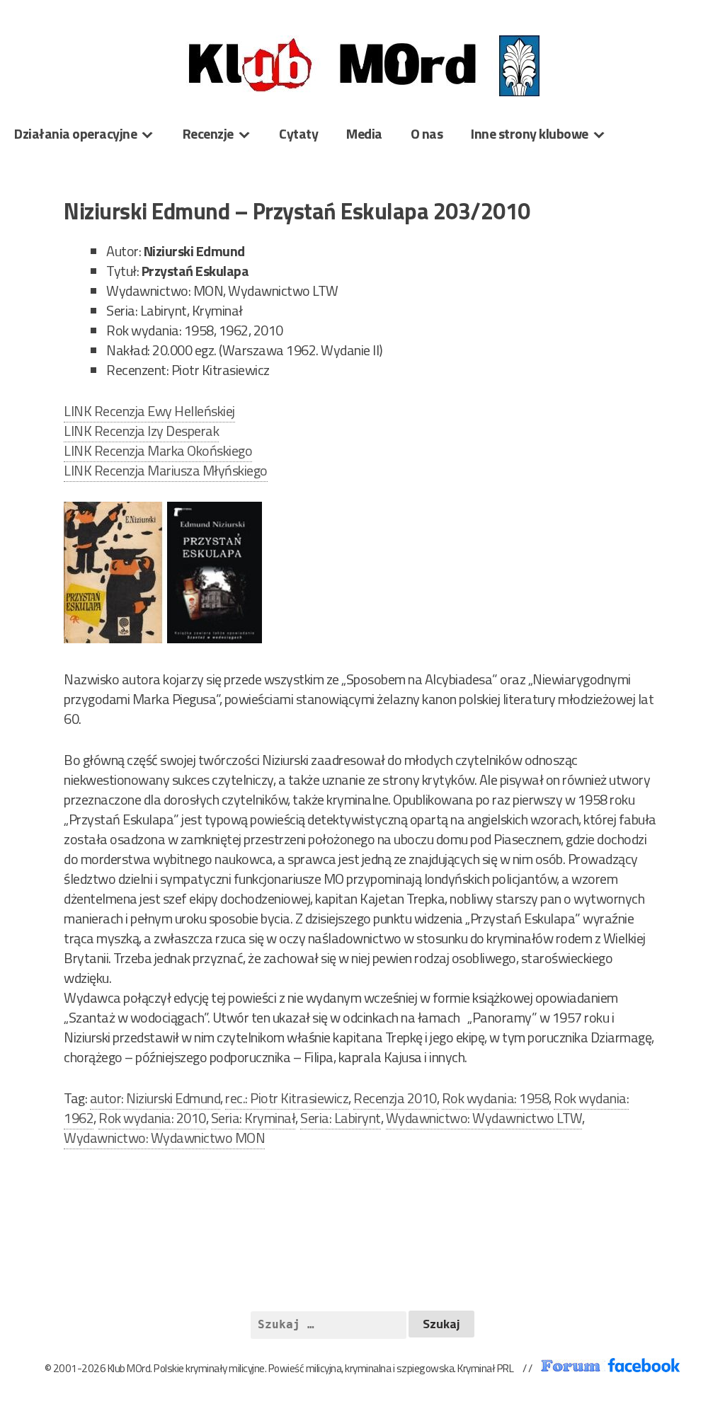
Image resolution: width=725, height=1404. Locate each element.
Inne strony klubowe (529, 133)
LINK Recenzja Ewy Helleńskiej (149, 411)
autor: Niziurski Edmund (155, 1098)
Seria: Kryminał (253, 1118)
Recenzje (208, 133)
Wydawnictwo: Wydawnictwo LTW (484, 1118)
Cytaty (298, 133)
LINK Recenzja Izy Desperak (141, 431)
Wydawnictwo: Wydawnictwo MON (164, 1138)
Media (364, 133)
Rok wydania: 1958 (495, 1098)
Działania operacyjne (75, 133)
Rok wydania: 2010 (152, 1118)
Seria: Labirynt (340, 1118)
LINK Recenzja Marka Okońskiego (158, 450)
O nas (427, 133)
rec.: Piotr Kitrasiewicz (286, 1098)
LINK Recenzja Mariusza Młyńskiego (166, 470)
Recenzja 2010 (395, 1098)
